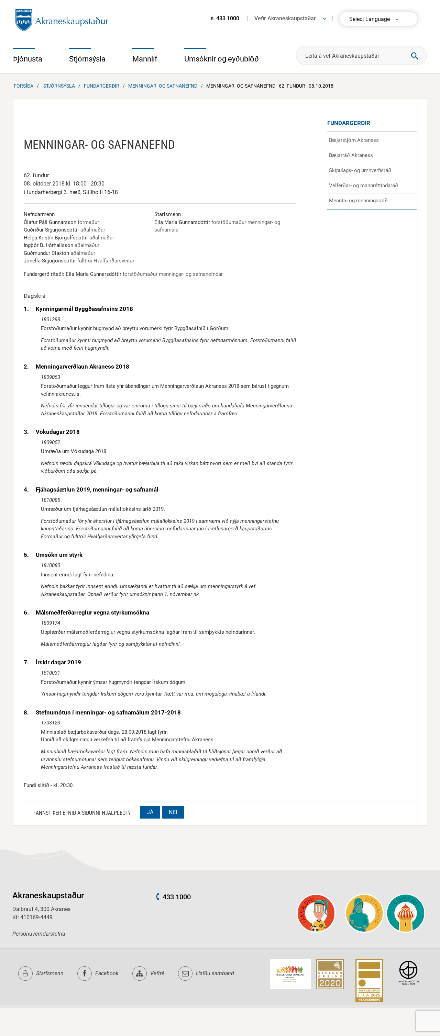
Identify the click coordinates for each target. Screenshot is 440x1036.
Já (150, 812)
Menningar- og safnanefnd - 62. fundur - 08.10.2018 (269, 86)
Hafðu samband (215, 973)
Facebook (107, 973)
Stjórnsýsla (59, 86)
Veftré (157, 973)
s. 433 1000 (225, 18)
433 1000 (177, 897)
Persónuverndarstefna (38, 934)
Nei (173, 812)
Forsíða (23, 86)
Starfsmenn (50, 973)
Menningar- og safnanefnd (162, 86)
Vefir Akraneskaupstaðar (285, 18)
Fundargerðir (101, 86)
